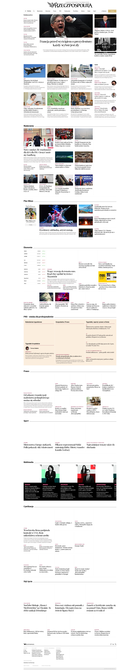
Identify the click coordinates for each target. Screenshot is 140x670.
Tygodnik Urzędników (32, 346)
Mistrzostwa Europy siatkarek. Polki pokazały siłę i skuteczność (38, 469)
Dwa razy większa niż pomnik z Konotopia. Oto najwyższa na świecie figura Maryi (69, 631)
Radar (89, 11)
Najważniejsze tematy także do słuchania (101, 469)
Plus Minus (75, 11)
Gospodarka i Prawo (62, 324)
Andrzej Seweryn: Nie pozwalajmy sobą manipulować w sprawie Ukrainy (71, 512)
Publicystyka (67, 11)
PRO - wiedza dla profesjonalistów (38, 319)
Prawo (54, 11)
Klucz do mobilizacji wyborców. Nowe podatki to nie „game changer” (91, 511)
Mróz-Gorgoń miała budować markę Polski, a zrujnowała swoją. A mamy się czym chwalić (32, 512)
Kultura (83, 11)
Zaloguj (112, 11)
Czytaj (30, 224)
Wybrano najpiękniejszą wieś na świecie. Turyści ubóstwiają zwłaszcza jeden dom (81, 656)
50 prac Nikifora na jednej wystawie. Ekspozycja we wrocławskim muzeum (102, 656)
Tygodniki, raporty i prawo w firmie (97, 324)
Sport (94, 11)
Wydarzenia (40, 11)
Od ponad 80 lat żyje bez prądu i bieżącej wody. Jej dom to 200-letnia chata (58, 656)
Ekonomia (48, 11)
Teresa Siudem (34, 350)
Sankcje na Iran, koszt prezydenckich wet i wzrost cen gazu (50, 511)
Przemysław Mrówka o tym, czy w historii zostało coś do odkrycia (111, 511)
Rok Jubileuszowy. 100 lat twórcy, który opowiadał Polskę (34, 656)
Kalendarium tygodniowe (33, 324)
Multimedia (28, 485)
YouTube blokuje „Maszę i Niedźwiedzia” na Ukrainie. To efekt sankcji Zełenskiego (37, 631)
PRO (60, 11)
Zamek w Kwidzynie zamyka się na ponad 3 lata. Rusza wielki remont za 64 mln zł (101, 631)
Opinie (96, 64)
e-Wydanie (104, 11)
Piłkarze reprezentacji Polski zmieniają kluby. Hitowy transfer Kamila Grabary (70, 471)
